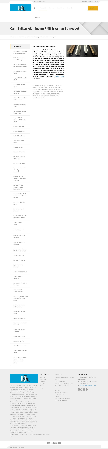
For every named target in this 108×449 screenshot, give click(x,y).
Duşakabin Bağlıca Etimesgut (18, 266)
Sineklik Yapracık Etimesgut (18, 277)
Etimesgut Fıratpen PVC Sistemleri (20, 324)
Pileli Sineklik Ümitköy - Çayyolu (19, 85)
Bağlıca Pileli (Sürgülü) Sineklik (19, 105)
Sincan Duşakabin (18, 147)
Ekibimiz (42, 381)
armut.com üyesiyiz (18, 341)
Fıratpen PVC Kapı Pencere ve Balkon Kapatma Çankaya (18, 187)
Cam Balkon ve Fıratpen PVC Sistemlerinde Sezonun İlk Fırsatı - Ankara (19, 360)
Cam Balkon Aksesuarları (61, 392)
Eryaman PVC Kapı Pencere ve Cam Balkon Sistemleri (19, 178)
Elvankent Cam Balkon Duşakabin (19, 236)
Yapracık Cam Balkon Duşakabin (19, 243)
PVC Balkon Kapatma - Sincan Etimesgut (19, 59)
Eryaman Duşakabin (18, 126)
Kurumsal (84, 1)
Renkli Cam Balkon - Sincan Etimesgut (18, 290)
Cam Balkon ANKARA (19, 163)
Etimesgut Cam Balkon (19, 318)
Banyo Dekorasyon (60, 381)
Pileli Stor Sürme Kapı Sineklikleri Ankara (19, 306)
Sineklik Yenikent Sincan (20, 271)
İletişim (96, 1)
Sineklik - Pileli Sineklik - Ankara (20, 351)
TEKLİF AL (92, 8)
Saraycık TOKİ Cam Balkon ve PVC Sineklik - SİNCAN (19, 119)
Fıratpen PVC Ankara (19, 260)
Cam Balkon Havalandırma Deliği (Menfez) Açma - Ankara (20, 298)
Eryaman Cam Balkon (19, 131)
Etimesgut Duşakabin (19, 152)
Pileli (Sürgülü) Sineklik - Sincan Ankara (20, 112)
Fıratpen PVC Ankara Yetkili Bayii (19, 157)
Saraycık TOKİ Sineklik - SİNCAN (19, 72)
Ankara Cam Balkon (18, 255)
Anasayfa (43, 8)
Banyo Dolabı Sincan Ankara (18, 141)
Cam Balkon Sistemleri (61, 400)
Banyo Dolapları (59, 394)
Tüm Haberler (17, 46)
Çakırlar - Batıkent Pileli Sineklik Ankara (19, 99)
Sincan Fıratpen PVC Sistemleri (19, 330)
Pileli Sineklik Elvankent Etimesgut (19, 92)
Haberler (21, 37)
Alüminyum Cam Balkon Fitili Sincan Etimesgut (19, 250)
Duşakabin (58, 396)
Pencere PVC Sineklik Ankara (19, 312)
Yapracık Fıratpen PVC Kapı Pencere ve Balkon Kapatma (19, 195)
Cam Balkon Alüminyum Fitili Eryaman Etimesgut (20, 65)
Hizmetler (70, 8)
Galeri (41, 386)
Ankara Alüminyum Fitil (19, 346)
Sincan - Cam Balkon (19, 336)
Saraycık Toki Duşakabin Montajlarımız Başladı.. (20, 52)
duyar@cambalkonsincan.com (88, 385)
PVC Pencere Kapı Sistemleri (62, 398)
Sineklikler (58, 390)
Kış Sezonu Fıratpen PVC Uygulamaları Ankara (20, 216)
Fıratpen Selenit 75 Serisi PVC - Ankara (20, 284)
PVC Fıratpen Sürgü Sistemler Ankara (18, 230)
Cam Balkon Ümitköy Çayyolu (19, 203)
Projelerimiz (90, 1)
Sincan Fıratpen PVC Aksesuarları (64, 383)
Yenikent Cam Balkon (19, 136)
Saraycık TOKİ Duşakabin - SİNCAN (20, 79)
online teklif (59, 77)
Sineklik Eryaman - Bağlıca (18, 223)
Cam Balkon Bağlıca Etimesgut (18, 210)
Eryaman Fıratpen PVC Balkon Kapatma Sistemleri (19, 170)
